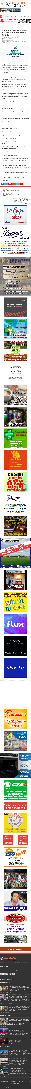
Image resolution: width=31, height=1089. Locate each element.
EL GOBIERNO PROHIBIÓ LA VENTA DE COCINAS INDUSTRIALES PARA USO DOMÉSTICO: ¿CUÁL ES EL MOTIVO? (20, 200)
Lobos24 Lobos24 (6, 37)
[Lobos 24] (15, 4)
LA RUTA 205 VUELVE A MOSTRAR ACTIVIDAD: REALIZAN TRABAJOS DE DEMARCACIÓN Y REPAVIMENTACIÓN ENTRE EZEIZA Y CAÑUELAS (19, 1052)
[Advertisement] (13, 695)
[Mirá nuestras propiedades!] (15, 10)
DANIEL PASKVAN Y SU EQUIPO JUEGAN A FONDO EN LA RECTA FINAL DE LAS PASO (17, 1040)
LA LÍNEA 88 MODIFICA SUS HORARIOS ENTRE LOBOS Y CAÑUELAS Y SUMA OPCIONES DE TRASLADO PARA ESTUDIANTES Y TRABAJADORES (14, 1071)
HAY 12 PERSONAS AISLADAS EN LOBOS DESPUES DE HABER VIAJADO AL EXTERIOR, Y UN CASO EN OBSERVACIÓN (19, 988)
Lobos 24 (7, 1081)
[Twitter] (17, 970)
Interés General (11, 38)
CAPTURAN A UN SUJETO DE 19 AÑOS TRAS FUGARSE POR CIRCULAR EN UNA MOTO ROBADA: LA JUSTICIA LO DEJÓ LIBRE (11, 192)
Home (1, 24)
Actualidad (6, 24)
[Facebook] (14, 970)
